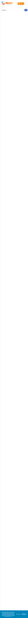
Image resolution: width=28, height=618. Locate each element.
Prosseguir (18, 614)
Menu (22, 3)
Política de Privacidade (24, 614)
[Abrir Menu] (19, 3)
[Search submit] (25, 10)
